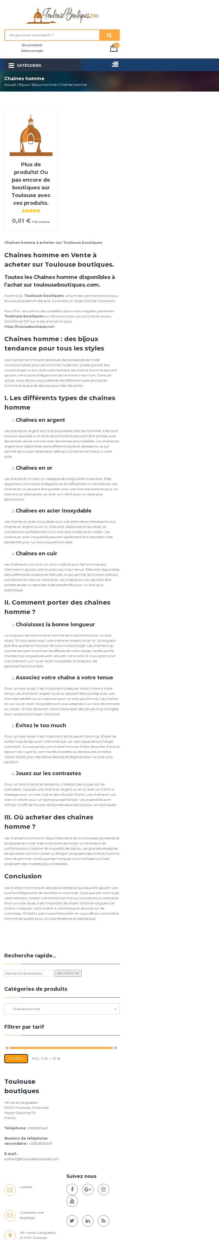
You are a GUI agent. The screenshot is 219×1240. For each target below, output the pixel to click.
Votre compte (32, 50)
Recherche (68, 973)
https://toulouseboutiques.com (29, 326)
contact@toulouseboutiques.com (31, 1159)
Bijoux (24, 84)
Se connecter (32, 45)
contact (26, 1187)
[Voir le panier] (114, 50)
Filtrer (16, 1058)
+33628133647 (40, 1143)
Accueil (10, 84)
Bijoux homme (44, 84)
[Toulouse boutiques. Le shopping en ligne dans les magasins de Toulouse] (72, 1189)
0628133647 (38, 1128)
